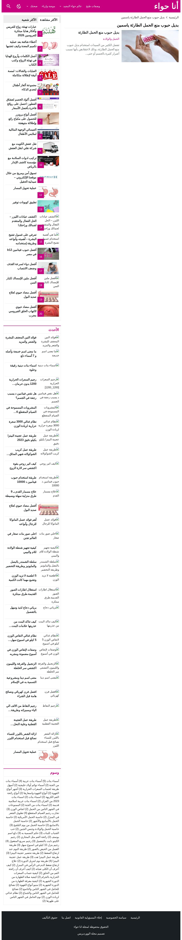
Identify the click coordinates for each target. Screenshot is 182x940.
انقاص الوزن (15, 809)
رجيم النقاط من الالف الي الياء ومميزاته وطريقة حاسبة (21, 710)
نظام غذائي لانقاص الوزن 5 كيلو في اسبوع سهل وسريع (21, 640)
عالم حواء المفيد (72, 6)
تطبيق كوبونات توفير (24, 202)
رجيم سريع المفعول (18, 840)
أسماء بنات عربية (30, 780)
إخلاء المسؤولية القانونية (88, 917)
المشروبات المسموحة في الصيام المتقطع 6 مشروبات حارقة (21, 412)
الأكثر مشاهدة (48, 19)
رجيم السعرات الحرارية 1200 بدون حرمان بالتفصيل (22, 384)
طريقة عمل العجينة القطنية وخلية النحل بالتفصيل (24, 724)
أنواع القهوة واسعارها (33, 793)
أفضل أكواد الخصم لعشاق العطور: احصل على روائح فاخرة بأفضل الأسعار (21, 104)
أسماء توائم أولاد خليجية (29, 785)
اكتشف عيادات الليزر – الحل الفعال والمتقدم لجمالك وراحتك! (23, 221)
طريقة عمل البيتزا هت (44, 856)
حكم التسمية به (28, 832)
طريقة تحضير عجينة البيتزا (22, 852)
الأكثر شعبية (29, 19)
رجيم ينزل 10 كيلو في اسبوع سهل (38, 844)
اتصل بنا (66, 917)
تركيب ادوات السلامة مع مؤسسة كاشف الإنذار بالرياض (22, 162)
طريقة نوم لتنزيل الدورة (32, 860)
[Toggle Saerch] (8, 6)
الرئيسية (135, 917)
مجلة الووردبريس (87, 933)
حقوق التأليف (49, 917)
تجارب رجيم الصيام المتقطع (41, 812)
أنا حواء (166, 6)
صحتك (34, 6)
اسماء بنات (33, 796)
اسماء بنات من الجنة (34, 804)
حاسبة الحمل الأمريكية (28, 817)
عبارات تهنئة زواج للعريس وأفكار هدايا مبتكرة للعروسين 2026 (21, 31)
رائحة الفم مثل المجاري (32, 836)
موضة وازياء (48, 6)
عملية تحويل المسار (25, 188)
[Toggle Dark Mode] (19, 6)
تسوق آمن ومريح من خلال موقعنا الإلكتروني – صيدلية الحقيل (21, 177)
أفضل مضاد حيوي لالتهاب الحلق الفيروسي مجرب (22, 311)
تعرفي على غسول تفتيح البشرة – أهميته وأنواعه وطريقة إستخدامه (22, 239)
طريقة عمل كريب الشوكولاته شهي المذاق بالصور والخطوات (22, 454)
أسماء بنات (51, 780)
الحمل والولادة (111, 38)
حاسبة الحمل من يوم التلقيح (27, 824)
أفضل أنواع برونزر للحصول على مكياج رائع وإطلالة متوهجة (22, 119)
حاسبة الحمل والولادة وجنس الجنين (37, 828)
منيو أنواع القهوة (27, 884)
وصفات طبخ (93, 6)
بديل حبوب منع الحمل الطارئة (98, 32)
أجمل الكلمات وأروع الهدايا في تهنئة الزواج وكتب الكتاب (21, 60)
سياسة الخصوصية (116, 917)
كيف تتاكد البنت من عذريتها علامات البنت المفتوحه (24, 626)
